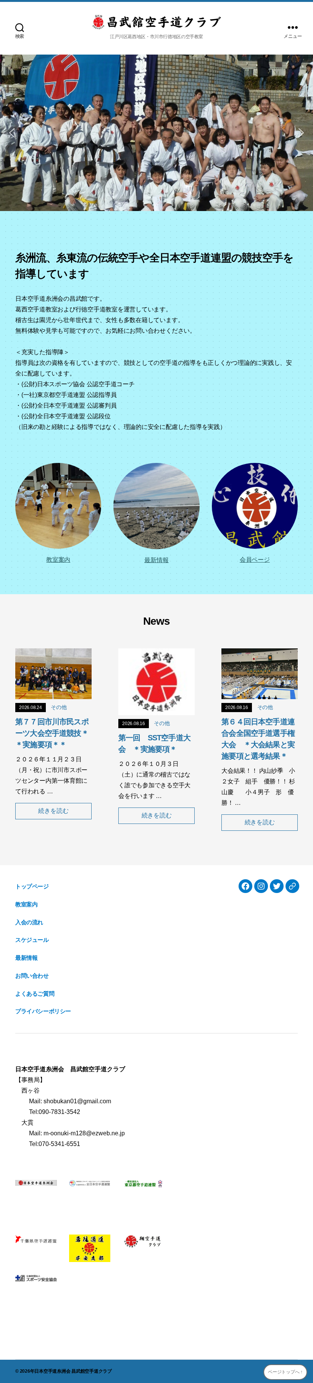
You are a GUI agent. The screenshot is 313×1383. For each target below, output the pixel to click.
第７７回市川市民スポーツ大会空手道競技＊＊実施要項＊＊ (52, 733)
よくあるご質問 (34, 993)
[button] (12, 133)
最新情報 (156, 560)
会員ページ (255, 559)
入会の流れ (29, 922)
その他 (58, 707)
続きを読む (53, 811)
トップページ (32, 886)
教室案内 (58, 559)
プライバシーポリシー (43, 1011)
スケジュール (32, 940)
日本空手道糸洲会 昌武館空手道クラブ (73, 1371)
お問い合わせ (32, 975)
